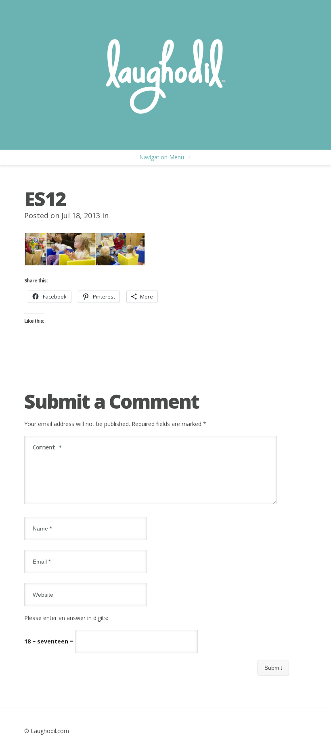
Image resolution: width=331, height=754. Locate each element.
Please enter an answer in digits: (66, 618)
